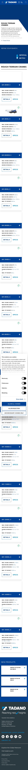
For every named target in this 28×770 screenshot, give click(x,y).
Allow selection (14, 408)
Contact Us (6, 740)
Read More (6, 40)
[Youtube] (19, 737)
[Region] (19, 2)
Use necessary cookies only (14, 413)
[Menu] (2, 2)
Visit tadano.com (7, 751)
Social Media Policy (6, 760)
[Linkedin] (3, 737)
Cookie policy (4, 762)
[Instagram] (11, 737)
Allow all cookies (14, 404)
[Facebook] (7, 737)
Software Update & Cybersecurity (8, 764)
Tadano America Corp (14, 754)
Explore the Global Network (11, 748)
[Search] (26, 2)
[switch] (24, 383)
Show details (19, 399)
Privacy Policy (4, 758)
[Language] (21, 2)
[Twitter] (15, 737)
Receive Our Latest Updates (13, 732)
